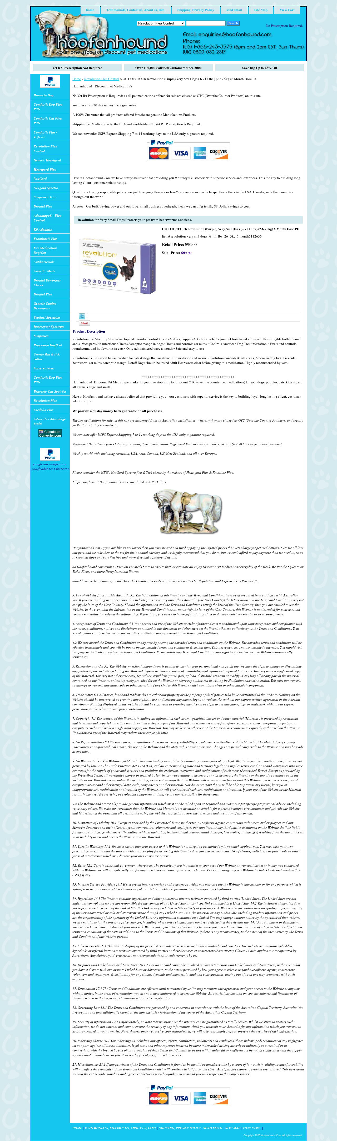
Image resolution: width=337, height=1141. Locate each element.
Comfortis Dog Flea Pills (48, 106)
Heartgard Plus (45, 169)
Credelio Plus (43, 409)
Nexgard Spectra (46, 187)
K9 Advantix (43, 229)
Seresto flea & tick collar (47, 356)
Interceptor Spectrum (49, 326)
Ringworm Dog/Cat (48, 345)
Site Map (260, 9)
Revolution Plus (45, 400)
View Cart (287, 9)
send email (234, 9)
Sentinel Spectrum (47, 317)
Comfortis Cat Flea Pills (48, 120)
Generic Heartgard (47, 160)
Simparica (41, 335)
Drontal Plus (43, 206)
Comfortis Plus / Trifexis (45, 134)
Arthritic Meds (44, 271)
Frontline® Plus (45, 238)
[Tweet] (82, 318)
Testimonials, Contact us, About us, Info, (135, 9)
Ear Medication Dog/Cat (45, 250)
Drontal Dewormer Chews (47, 282)
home (90, 9)
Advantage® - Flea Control (48, 218)
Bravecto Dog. (44, 95)
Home (76, 78)
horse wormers (44, 368)
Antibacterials (44, 261)
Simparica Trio (45, 197)
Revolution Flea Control (101, 78)
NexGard (40, 178)
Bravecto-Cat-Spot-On (50, 391)
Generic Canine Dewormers (45, 305)
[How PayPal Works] (188, 163)
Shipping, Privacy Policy (195, 9)
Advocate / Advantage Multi (50, 421)
